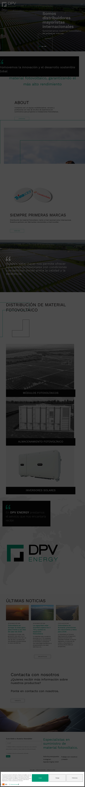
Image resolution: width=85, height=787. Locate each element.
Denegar (57, 778)
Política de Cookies (6, 784)
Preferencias (74, 778)
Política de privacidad (14, 784)
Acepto (40, 778)
